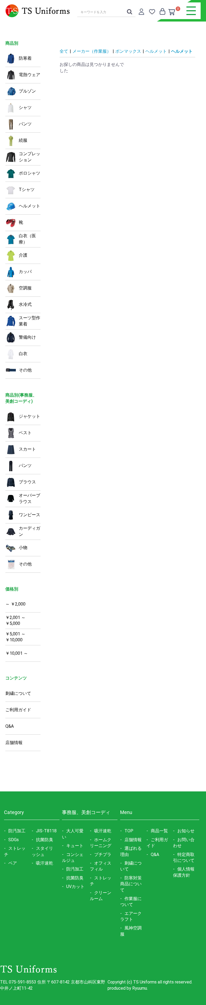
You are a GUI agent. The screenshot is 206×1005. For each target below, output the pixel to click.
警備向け (27, 337)
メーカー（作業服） (91, 51)
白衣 (23, 353)
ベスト (25, 432)
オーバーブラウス (29, 498)
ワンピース (29, 514)
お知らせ (185, 830)
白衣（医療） (27, 239)
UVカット (75, 886)
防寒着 (25, 58)
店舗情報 (14, 742)
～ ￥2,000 (15, 604)
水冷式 (25, 304)
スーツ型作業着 (29, 321)
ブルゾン (27, 91)
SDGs (13, 839)
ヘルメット (29, 205)
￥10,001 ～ (16, 653)
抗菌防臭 (44, 839)
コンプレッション (29, 156)
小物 (23, 547)
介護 (23, 255)
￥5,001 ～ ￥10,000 (15, 637)
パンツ (25, 123)
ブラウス (27, 481)
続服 (23, 140)
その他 (25, 370)
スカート (27, 449)
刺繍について (18, 693)
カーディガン (29, 531)
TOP (128, 830)
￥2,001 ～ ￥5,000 (15, 620)
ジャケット (29, 416)
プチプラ (102, 854)
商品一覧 (159, 830)
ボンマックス (128, 51)
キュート (74, 845)
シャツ (25, 107)
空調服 (25, 288)
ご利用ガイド (18, 709)
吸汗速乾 (44, 863)
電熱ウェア (29, 74)
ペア (12, 863)
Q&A (9, 726)
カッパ (25, 271)
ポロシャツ (29, 173)
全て (64, 51)
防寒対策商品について (131, 884)
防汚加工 (16, 830)
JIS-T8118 (46, 830)
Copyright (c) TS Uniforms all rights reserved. (150, 982)
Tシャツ (27, 189)
